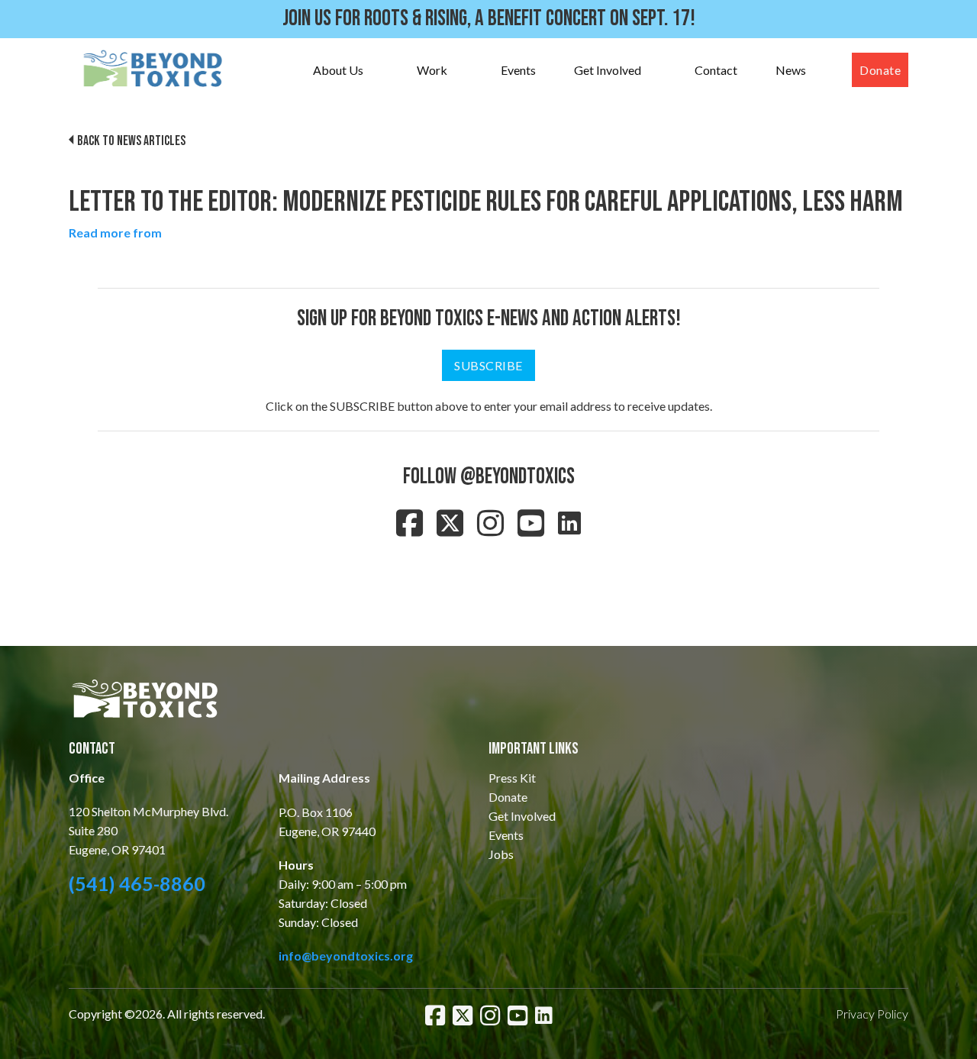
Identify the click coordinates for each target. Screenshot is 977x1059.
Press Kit (512, 777)
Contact (716, 70)
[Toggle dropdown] (378, 70)
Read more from (115, 232)
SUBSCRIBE (488, 365)
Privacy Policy (872, 1013)
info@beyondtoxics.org (346, 955)
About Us (338, 70)
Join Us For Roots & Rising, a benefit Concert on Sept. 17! (488, 18)
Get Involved (607, 70)
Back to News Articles (131, 141)
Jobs (501, 854)
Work (432, 70)
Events (518, 70)
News (790, 70)
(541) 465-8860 (137, 883)
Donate (880, 70)
